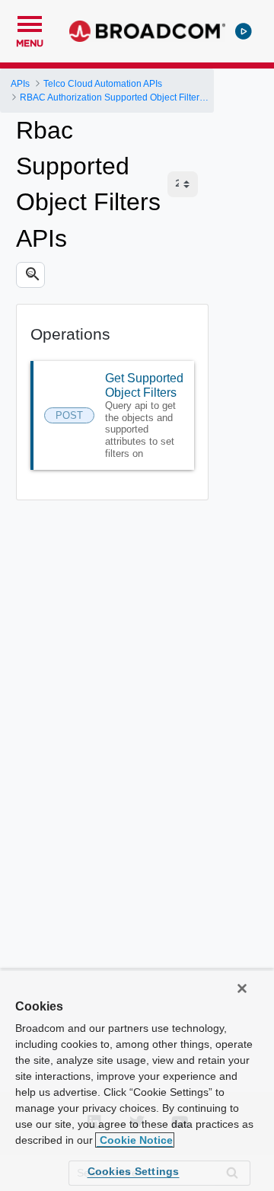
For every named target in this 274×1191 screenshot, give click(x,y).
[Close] (242, 988)
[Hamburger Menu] (30, 22)
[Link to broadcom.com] (147, 31)
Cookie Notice (135, 1140)
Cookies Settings (134, 1171)
